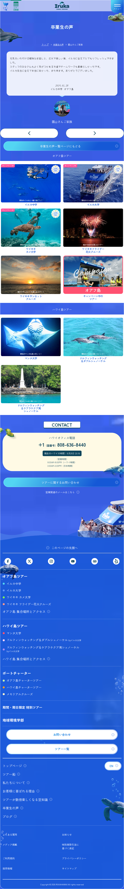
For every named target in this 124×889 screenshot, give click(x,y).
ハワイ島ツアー (15, 625)
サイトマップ (69, 868)
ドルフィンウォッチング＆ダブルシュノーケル (44, 640)
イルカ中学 (14, 583)
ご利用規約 (9, 858)
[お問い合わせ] (62, 739)
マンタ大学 (14, 633)
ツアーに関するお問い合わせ (60, 482)
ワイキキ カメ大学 (19, 597)
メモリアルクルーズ (20, 694)
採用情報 (7, 868)
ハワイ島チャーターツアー (24, 687)
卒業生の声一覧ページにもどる (60, 146)
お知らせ (67, 834)
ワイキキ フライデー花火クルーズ (29, 604)
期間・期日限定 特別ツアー (22, 707)
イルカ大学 (14, 590)
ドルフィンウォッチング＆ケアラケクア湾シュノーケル (43, 649)
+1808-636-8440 (62, 444)
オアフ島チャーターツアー (24, 680)
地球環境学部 (13, 720)
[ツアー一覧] (62, 753)
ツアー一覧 (5, 8)
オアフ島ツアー (15, 576)
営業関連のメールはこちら (60, 492)
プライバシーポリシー (74, 858)
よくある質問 (10, 834)
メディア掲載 (10, 844)
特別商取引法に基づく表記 (70, 846)
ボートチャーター (17, 673)
